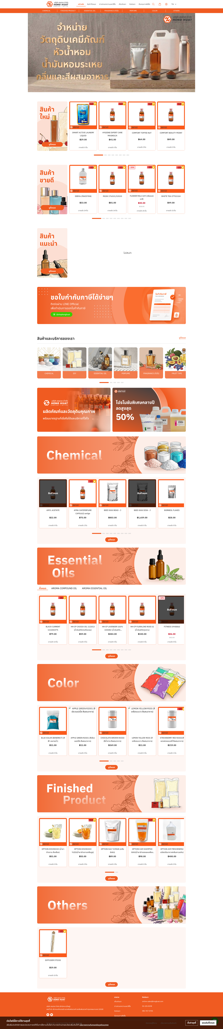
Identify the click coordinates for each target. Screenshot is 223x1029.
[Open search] (153, 4)
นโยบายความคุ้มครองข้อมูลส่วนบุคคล (94, 1025)
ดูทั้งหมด (182, 338)
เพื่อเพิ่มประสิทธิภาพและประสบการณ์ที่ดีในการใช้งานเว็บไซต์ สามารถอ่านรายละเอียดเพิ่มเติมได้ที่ (57, 1025)
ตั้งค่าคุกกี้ (191, 1022)
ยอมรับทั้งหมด (208, 1022)
